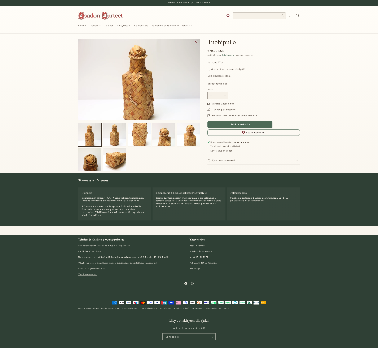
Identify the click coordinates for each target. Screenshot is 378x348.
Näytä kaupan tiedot (221, 150)
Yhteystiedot (197, 308)
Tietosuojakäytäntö (149, 308)
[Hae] (282, 15)
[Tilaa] (212, 336)
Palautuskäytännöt (254, 201)
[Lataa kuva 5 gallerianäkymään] (188, 134)
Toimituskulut (228, 55)
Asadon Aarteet (93, 308)
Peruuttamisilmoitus (107, 263)
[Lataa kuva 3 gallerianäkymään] (139, 134)
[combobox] (259, 15)
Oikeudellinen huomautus (217, 308)
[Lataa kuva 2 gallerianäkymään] (114, 134)
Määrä (210, 89)
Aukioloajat (195, 269)
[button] (95, 25)
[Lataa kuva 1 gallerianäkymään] (89, 134)
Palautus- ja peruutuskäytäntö (92, 269)
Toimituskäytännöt (87, 274)
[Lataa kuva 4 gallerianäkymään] (163, 134)
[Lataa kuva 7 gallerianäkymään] (114, 159)
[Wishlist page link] (228, 15)
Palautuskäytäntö (130, 308)
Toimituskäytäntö (181, 308)
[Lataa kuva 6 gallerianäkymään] (89, 159)
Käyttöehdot (165, 308)
